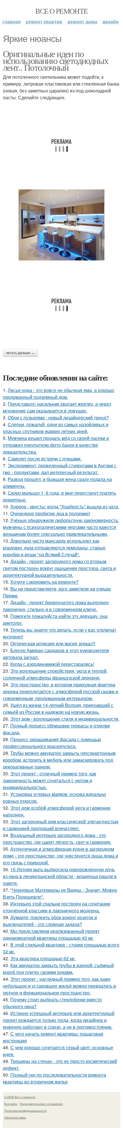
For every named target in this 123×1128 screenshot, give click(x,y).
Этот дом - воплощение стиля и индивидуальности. (64, 718)
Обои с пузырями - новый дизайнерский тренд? (58, 417)
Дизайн (110, 21)
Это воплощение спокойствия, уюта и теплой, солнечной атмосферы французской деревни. (55, 674)
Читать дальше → (20, 353)
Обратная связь (15, 1117)
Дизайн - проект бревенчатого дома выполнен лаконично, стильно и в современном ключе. (56, 605)
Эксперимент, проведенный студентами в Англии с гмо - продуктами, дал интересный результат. (59, 469)
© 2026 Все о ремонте (19, 1097)
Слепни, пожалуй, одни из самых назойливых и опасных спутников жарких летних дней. (55, 427)
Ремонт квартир (44, 21)
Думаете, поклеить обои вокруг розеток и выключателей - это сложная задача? (50, 920)
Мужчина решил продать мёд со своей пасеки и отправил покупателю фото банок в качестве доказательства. (56, 445)
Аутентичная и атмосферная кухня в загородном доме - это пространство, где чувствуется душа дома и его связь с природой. (60, 856)
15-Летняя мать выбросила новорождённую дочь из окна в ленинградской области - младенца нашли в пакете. (60, 876)
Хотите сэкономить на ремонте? (44, 582)
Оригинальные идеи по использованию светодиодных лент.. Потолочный (55, 60)
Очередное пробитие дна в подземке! (50, 513)
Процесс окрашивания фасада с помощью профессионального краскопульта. (52, 742)
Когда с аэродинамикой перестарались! (52, 664)
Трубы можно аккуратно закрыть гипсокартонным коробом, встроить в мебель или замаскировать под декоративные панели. (59, 760)
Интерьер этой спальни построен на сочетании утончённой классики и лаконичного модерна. (56, 907)
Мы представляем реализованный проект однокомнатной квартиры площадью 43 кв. (51, 934)
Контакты (10, 1104)
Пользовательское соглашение (41, 1104)
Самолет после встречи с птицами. (45, 458)
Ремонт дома (82, 21)
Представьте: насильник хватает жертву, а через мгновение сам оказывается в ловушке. (57, 407)
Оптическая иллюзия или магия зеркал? (52, 643)
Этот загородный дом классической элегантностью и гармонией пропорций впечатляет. (60, 825)
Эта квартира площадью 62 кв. (43, 958)
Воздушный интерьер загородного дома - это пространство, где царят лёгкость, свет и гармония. (57, 838)
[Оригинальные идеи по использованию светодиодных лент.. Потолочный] (61, 225)
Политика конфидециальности (25, 1111)
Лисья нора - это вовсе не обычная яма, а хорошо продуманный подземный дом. (58, 393)
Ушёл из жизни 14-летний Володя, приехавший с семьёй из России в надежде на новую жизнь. (58, 708)
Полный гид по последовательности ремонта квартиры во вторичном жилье (54, 1078)
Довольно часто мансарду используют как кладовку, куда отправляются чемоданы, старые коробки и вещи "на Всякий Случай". (54, 547)
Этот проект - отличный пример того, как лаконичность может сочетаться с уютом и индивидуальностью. (49, 780)
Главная (11, 21)
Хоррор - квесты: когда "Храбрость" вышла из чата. (64, 506)
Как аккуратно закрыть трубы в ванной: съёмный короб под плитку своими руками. (58, 968)
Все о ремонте (61, 11)
